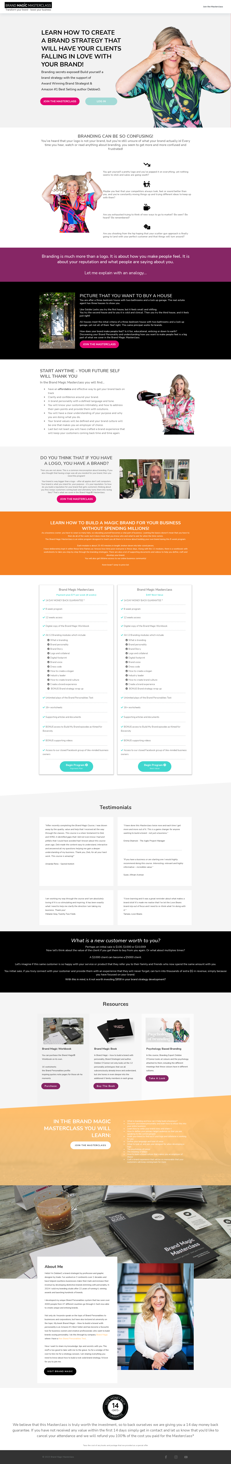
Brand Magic (102, 1334)
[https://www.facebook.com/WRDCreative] (166, 1457)
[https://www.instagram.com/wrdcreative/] (176, 1457)
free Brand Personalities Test (72, 1338)
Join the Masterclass (213, 6)
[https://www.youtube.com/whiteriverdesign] (186, 1457)
